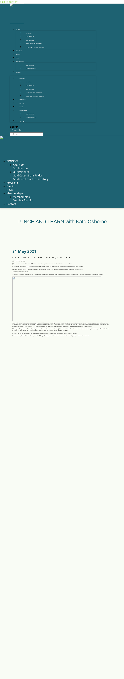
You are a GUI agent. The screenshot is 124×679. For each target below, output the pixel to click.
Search (14, 127)
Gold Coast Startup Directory (35, 47)
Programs (19, 51)
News (17, 58)
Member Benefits (31, 68)
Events (18, 54)
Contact (18, 72)
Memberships (20, 61)
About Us (28, 33)
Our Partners (30, 40)
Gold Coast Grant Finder (33, 44)
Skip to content (9, 2)
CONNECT (18, 29)
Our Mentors (30, 36)
